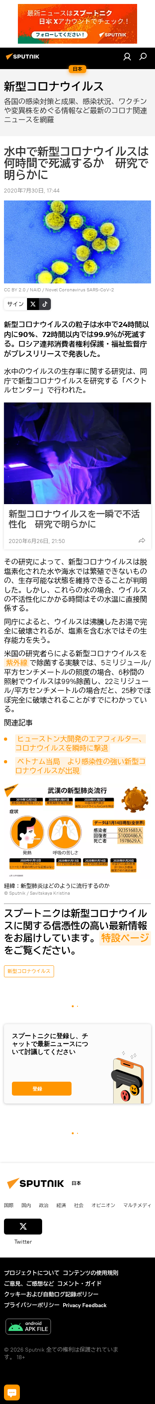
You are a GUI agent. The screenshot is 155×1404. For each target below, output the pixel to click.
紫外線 (16, 662)
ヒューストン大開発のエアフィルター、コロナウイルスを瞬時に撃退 (80, 743)
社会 (78, 1205)
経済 (61, 1205)
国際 (9, 1205)
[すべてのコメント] (12, 1392)
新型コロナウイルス (29, 971)
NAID (35, 290)
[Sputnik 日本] (24, 59)
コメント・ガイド (79, 1283)
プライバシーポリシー (32, 1305)
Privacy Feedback (85, 1305)
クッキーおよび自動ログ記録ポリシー (51, 1294)
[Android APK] (28, 1328)
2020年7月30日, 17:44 (32, 190)
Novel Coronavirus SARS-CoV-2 (79, 290)
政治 (43, 1205)
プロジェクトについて (32, 1273)
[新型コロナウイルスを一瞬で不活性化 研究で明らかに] (77, 453)
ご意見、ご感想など (29, 1283)
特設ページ (125, 938)
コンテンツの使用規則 (90, 1273)
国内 (26, 1205)
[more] (142, 540)
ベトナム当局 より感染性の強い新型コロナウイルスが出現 (80, 766)
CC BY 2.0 (14, 290)
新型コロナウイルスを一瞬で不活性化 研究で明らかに (74, 519)
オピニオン (103, 1205)
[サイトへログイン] (127, 56)
